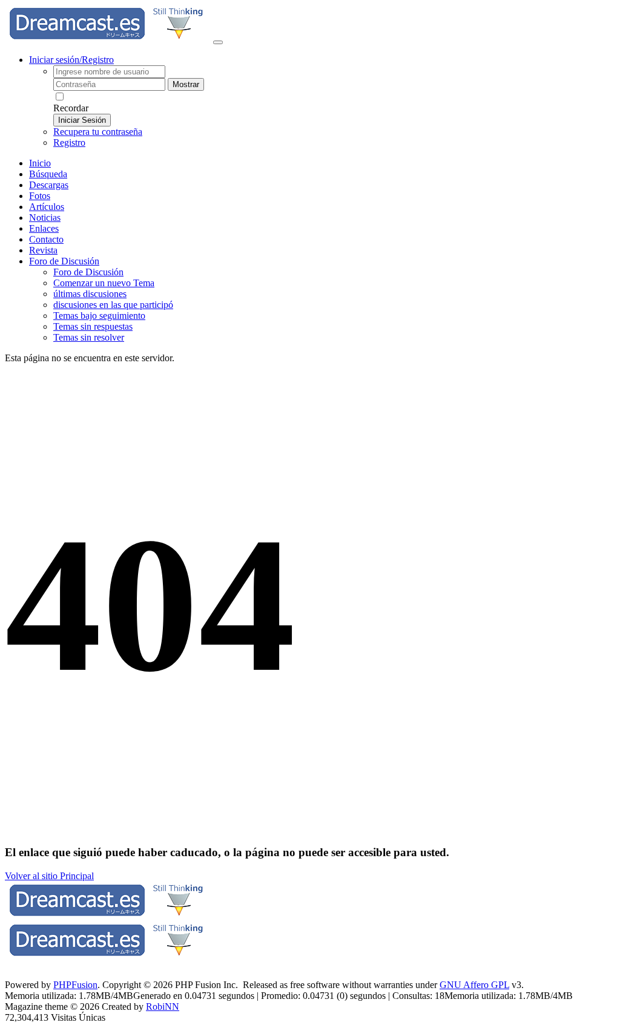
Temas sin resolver (88, 337)
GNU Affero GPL (474, 985)
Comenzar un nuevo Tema (103, 283)
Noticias (45, 217)
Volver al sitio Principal (49, 876)
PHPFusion (75, 985)
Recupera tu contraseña (97, 131)
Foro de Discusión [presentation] (64, 261)
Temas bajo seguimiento (99, 315)
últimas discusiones (90, 294)
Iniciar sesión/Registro (71, 59)
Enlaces (44, 228)
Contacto (46, 239)
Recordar (70, 108)
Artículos (46, 206)
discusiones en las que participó (113, 305)
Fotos (39, 196)
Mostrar (186, 84)
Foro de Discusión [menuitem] (88, 272)
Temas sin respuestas (93, 326)
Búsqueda (48, 174)
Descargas (48, 185)
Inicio (40, 163)
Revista (43, 250)
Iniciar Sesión (82, 120)
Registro (69, 142)
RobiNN (162, 1006)
